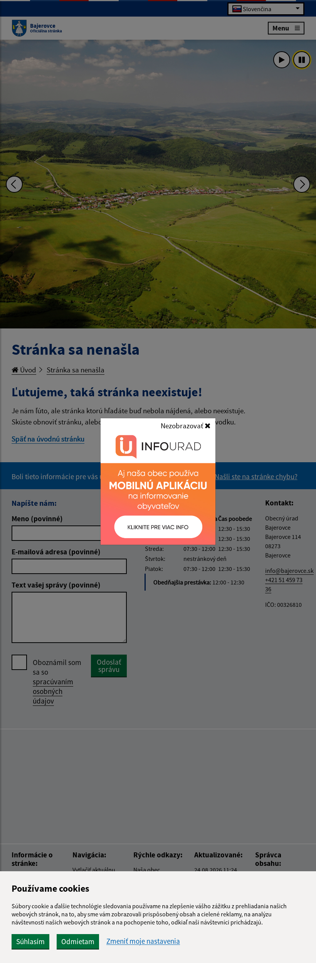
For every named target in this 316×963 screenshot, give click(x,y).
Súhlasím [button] (30, 941)
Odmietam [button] (77, 941)
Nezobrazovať (183, 425)
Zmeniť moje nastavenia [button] (143, 941)
